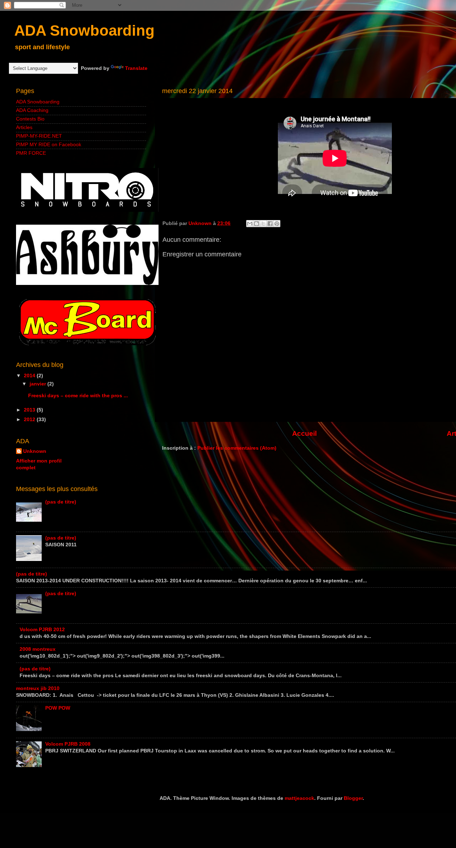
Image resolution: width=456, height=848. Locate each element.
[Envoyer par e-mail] (249, 223)
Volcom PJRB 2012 (42, 629)
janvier (38, 384)
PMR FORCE (31, 153)
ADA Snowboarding (84, 30)
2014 (30, 375)
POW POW (57, 708)
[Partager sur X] (263, 223)
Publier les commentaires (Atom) (236, 448)
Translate (136, 68)
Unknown (34, 451)
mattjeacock (299, 798)
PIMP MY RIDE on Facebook (48, 144)
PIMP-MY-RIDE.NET (39, 136)
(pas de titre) (60, 502)
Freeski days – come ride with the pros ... (78, 395)
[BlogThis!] (256, 223)
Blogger (353, 798)
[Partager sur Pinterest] (276, 223)
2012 (30, 419)
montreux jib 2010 (37, 688)
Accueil (304, 433)
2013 (30, 410)
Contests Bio (30, 119)
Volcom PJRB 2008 (67, 744)
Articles (24, 127)
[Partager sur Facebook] (270, 223)
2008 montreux (38, 649)
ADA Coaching (32, 110)
